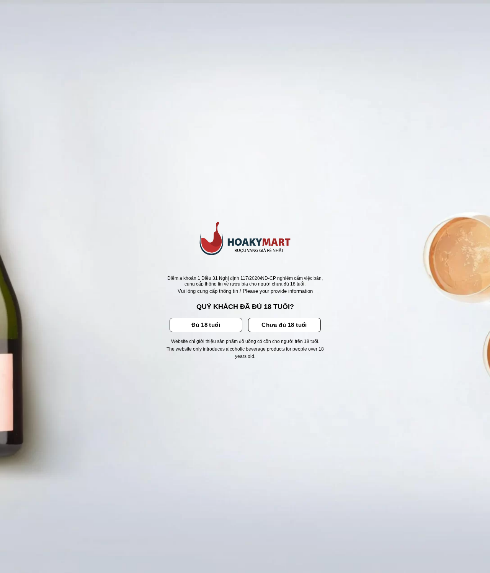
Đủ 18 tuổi (205, 325)
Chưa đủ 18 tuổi (284, 325)
